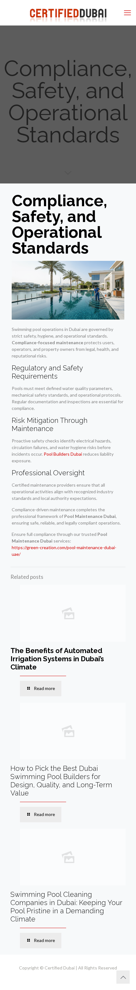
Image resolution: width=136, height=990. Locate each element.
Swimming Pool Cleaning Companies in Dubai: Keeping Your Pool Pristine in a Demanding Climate (66, 906)
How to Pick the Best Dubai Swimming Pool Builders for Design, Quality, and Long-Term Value (61, 780)
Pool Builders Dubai (63, 454)
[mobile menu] (127, 12)
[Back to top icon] (123, 977)
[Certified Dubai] (68, 12)
